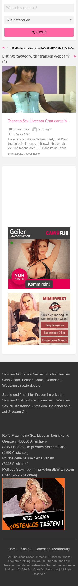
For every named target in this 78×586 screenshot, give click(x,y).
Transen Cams (21, 129)
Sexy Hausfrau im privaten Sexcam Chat (34, 447)
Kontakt (26, 549)
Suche (40, 32)
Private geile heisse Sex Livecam (28, 458)
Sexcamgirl (44, 129)
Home (12, 549)
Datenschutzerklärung (53, 549)
